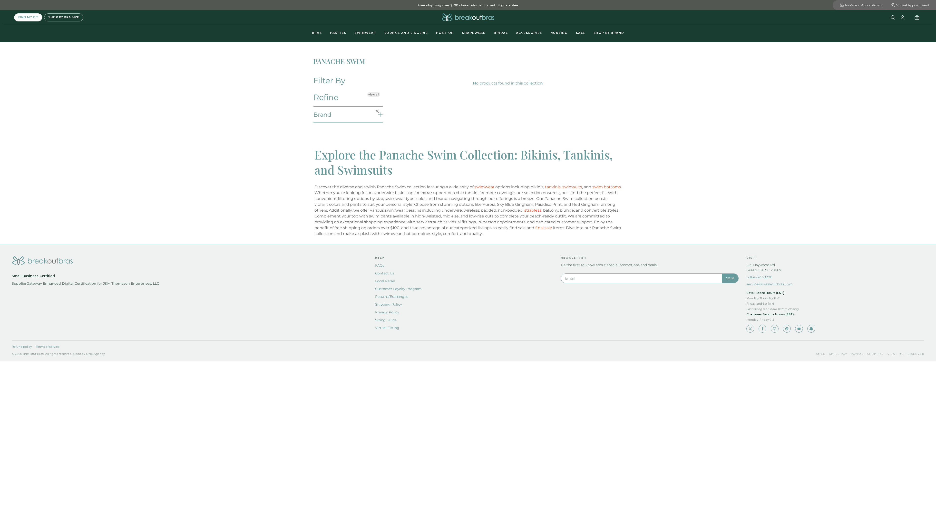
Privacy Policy (387, 312)
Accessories (529, 33)
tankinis (553, 187)
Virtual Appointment (912, 5)
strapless (532, 210)
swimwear (484, 187)
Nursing (559, 33)
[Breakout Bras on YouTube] (799, 329)
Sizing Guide (386, 320)
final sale (543, 227)
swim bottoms (606, 187)
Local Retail (385, 281)
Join (730, 278)
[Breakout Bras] (468, 17)
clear (377, 111)
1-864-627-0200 (759, 277)
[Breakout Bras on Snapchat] (811, 329)
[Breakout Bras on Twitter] (750, 329)
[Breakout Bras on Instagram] (775, 329)
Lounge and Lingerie (406, 33)
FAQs (379, 265)
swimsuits (572, 187)
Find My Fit (28, 17)
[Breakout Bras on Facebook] (762, 329)
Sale (580, 33)
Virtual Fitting (387, 328)
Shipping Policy (388, 304)
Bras (317, 33)
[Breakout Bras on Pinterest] (787, 329)
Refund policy (22, 346)
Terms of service (47, 346)
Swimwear (365, 33)
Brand (322, 114)
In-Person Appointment (864, 5)
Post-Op (445, 33)
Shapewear (474, 33)
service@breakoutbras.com (769, 284)
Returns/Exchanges (391, 296)
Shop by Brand (609, 33)
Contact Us (384, 273)
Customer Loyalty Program (398, 289)
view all (373, 94)
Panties (338, 33)
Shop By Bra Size (63, 17)
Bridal (501, 33)
